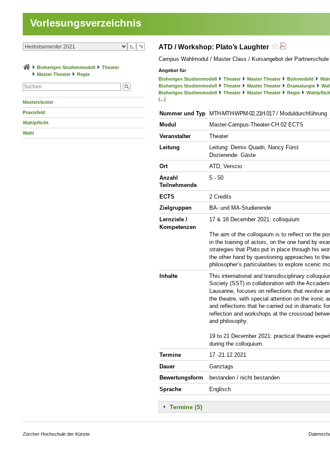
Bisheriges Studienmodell (66, 67)
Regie (83, 74)
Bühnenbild (300, 78)
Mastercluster (38, 102)
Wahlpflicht (36, 122)
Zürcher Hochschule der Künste (56, 434)
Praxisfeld (34, 112)
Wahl (28, 133)
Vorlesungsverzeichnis (85, 23)
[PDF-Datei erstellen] (282, 47)
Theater (110, 67)
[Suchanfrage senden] (127, 87)
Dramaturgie (301, 85)
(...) (162, 99)
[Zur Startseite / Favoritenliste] (27, 67)
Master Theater (53, 74)
